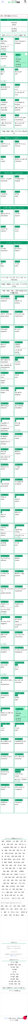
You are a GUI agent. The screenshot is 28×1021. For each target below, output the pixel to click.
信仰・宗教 (22, 880)
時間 (23, 859)
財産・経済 (10, 844)
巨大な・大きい (15, 912)
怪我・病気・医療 (16, 856)
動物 (6, 850)
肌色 (10, 915)
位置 (15, 865)
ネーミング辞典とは (14, 991)
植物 (7, 886)
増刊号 (16, 909)
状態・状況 (6, 883)
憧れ (11, 909)
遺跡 (5, 912)
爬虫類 (10, 862)
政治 (24, 868)
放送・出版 (18, 853)
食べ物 (20, 865)
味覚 (12, 880)
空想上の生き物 (9, 853)
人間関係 (21, 871)
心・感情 (19, 868)
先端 (6, 906)
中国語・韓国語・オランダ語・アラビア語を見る (14, 285)
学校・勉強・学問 (10, 868)
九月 (10, 906)
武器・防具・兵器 (21, 877)
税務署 (3, 909)
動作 (3, 841)
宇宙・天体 (5, 889)
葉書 (22, 915)
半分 (7, 909)
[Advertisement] (14, 9)
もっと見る (3, 50)
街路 (2, 906)
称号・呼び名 (17, 859)
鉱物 (11, 865)
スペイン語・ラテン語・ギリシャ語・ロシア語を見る (14, 279)
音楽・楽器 (12, 850)
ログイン (2, 2)
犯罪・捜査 (14, 871)
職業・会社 (14, 883)
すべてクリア (14, 951)
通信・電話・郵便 (17, 889)
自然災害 (8, 841)
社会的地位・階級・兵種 (10, 847)
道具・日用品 (20, 886)
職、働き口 (16, 915)
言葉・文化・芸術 (19, 892)
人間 (21, 841)
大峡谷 (6, 915)
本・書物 (4, 862)
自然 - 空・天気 (16, 898)
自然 (16, 844)
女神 (14, 906)
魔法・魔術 (6, 871)
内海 (21, 909)
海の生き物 (17, 862)
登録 (3, 1)
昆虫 (16, 880)
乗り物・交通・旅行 (10, 895)
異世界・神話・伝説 (7, 874)
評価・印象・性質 (10, 877)
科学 (23, 898)
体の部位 (12, 886)
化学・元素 (6, 880)
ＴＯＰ (5, 1018)
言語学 (24, 906)
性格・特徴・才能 (15, 984)
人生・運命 (16, 841)
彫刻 (19, 906)
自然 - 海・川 (22, 844)
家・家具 (7, 856)
